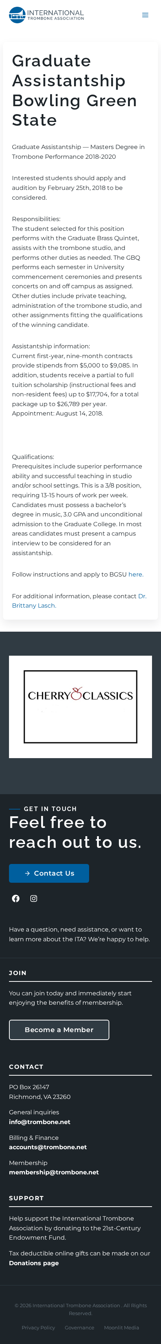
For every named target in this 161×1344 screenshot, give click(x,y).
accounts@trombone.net (48, 1147)
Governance (79, 1327)
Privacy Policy (38, 1327)
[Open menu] (145, 15)
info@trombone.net (39, 1122)
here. (135, 574)
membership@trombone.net (54, 1172)
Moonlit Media (121, 1327)
